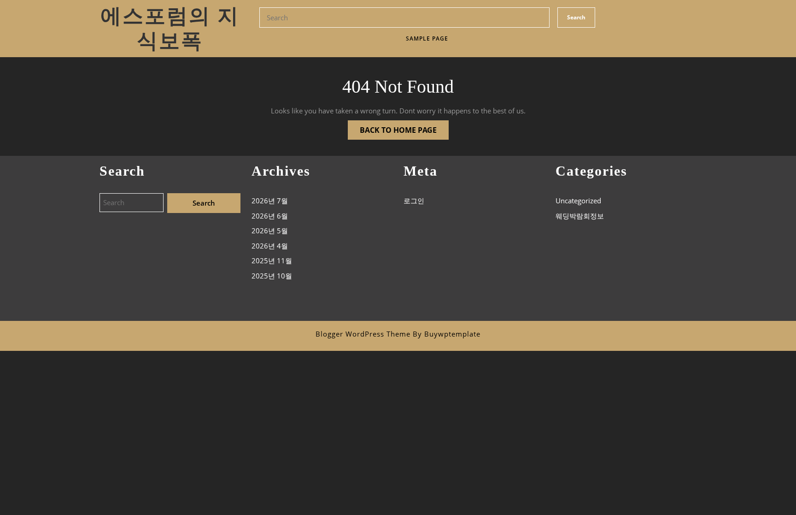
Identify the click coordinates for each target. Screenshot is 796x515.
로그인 (414, 200)
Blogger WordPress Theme (363, 333)
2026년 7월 (270, 200)
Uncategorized (578, 200)
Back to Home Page (392, 127)
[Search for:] (133, 203)
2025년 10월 (272, 275)
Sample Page (427, 38)
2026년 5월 (270, 230)
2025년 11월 (272, 260)
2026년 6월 (270, 215)
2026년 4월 (270, 245)
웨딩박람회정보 (580, 215)
